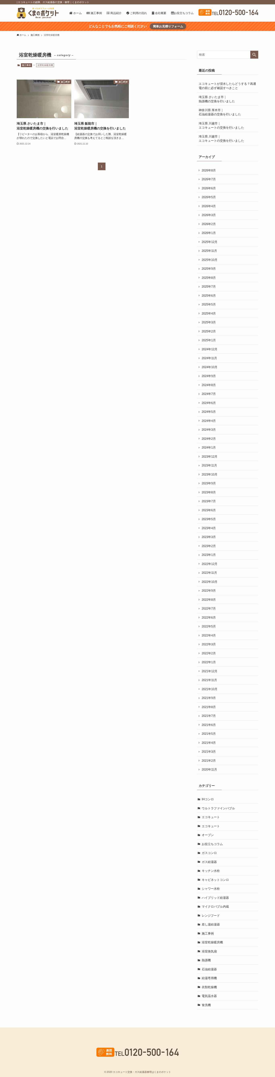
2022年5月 (209, 626)
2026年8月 (209, 170)
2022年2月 (209, 653)
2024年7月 (209, 394)
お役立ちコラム (212, 844)
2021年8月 (209, 707)
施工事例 (26, 65)
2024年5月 (209, 411)
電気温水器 (209, 996)
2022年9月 (209, 590)
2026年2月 (209, 224)
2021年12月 (209, 671)
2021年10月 (209, 689)
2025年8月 (209, 277)
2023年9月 (209, 483)
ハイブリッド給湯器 (215, 897)
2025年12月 (209, 242)
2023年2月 (209, 546)
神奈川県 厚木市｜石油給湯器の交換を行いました (220, 112)
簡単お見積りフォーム (168, 26)
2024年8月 (209, 385)
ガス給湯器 (209, 862)
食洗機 (206, 1005)
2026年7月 (209, 179)
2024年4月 (209, 420)
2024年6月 (209, 403)
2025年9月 (209, 268)
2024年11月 (209, 358)
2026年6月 (209, 188)
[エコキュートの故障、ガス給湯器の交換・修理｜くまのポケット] (38, 13)
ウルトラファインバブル (218, 808)
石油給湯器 (209, 969)
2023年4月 (209, 528)
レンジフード (211, 915)
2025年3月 (209, 322)
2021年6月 (209, 725)
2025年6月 (209, 295)
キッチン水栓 (211, 870)
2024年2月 (209, 438)
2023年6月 (209, 510)
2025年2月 (209, 331)
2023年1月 (209, 554)
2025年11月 (209, 250)
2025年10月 (209, 259)
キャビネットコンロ (215, 879)
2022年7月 (209, 608)
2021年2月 (209, 760)
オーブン (208, 835)
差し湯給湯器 (211, 924)
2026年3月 (209, 215)
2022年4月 (209, 635)
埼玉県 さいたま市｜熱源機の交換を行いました (217, 99)
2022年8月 (209, 599)
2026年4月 (209, 206)
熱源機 (206, 960)
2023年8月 (209, 492)
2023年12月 (209, 456)
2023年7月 (209, 501)
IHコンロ (208, 799)
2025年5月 (209, 304)
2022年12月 (209, 564)
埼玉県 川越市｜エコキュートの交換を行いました (221, 125)
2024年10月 (209, 367)
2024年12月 (209, 349)
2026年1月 (209, 233)
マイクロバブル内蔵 (215, 906)
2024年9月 (209, 376)
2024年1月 (209, 447)
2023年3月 (209, 537)
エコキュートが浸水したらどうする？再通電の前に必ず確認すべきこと (227, 86)
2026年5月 (209, 197)
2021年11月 (209, 680)
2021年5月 (209, 733)
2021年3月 (209, 751)
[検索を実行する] (254, 55)
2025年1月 (209, 340)
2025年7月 (209, 286)
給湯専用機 (209, 978)
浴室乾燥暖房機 (212, 942)
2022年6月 (209, 617)
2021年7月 (209, 715)
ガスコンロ (209, 853)
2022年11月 (209, 572)
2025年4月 (209, 313)
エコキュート (211, 817)
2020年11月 (209, 769)
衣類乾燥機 (209, 987)
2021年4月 (209, 742)
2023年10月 (209, 474)
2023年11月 (209, 465)
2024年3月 (209, 429)
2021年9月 (209, 698)
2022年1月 (209, 662)
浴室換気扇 (209, 951)
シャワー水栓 (211, 888)
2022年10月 (209, 581)
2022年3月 (209, 644)
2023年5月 (209, 519)
